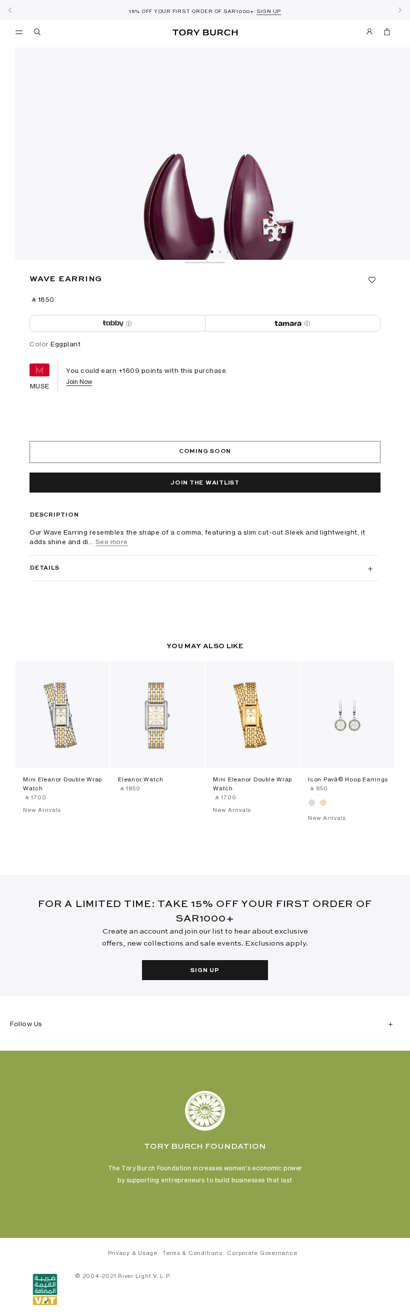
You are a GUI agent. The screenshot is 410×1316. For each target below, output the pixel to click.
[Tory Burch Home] (204, 33)
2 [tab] (220, 251)
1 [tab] (212, 251)
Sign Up (204, 971)
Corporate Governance (262, 1252)
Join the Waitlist (205, 483)
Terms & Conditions (192, 1252)
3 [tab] (228, 251)
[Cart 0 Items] (383, 34)
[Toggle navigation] (19, 31)
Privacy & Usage (133, 1252)
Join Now (79, 381)
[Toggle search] (38, 34)
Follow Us (26, 1024)
